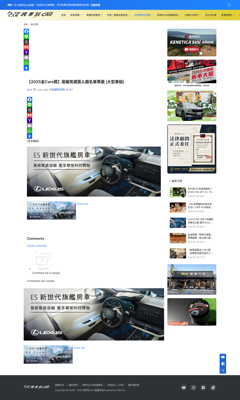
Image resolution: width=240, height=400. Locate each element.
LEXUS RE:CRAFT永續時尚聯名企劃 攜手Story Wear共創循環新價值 (200, 222)
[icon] (183, 387)
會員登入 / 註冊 (115, 384)
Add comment (38, 245)
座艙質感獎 (58, 89)
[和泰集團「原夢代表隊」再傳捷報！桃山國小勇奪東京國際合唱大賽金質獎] (178, 238)
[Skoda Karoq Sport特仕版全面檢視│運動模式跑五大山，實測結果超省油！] (191, 106)
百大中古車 (211, 15)
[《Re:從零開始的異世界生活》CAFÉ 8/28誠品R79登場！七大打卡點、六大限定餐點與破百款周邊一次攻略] (178, 207)
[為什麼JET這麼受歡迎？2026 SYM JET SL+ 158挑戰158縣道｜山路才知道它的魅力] (178, 192)
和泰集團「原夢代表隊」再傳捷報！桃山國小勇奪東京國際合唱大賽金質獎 (200, 237)
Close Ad (82, 203)
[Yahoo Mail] (94, 52)
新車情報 (75, 15)
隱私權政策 (133, 384)
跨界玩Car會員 (26, 4)
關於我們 (73, 384)
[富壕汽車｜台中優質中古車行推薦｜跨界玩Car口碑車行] (191, 279)
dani (29, 89)
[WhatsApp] (94, 62)
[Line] (94, 36)
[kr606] (191, 42)
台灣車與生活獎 (142, 15)
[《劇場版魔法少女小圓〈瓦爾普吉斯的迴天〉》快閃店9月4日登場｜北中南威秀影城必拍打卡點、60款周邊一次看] (178, 253)
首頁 (63, 15)
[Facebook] (94, 31)
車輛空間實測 (93, 15)
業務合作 (59, 384)
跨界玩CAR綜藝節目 (167, 15)
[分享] (94, 68)
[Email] (94, 57)
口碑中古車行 (191, 15)
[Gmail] (94, 47)
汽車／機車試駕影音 (117, 15)
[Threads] (94, 41)
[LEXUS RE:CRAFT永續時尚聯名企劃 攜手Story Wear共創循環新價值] (178, 223)
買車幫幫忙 (227, 15)
